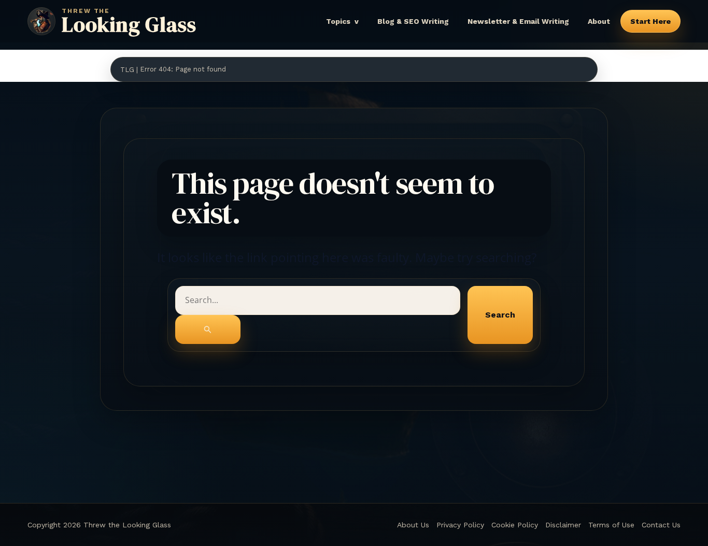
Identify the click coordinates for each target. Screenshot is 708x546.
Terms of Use (611, 525)
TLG (127, 70)
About (599, 21)
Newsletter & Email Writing (518, 21)
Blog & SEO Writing (413, 21)
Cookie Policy (514, 525)
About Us (413, 525)
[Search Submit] (207, 329)
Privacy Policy (460, 525)
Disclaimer (563, 525)
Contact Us (661, 525)
